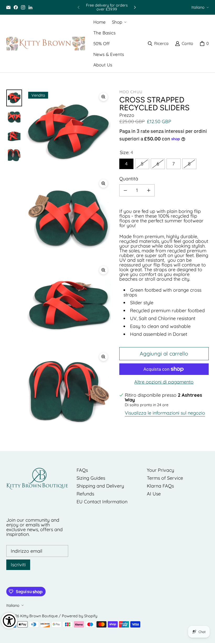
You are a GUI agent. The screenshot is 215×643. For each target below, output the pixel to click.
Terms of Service (165, 478)
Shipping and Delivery (100, 486)
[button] (118, 22)
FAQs (82, 470)
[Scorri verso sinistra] (78, 7)
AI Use (154, 494)
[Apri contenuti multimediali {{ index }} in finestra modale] (68, 132)
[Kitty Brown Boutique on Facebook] (15, 7)
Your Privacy (160, 470)
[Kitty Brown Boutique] (45, 43)
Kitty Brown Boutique (39, 615)
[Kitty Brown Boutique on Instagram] (23, 7)
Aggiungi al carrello (164, 353)
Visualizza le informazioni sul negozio (165, 413)
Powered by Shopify (79, 615)
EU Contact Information (102, 502)
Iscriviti (18, 565)
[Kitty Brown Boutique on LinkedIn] (30, 7)
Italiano (198, 7)
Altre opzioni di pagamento (164, 382)
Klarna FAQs (160, 486)
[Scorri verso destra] (134, 7)
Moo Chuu (130, 91)
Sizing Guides (91, 478)
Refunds (85, 494)
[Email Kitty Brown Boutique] (8, 7)
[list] (68, 262)
